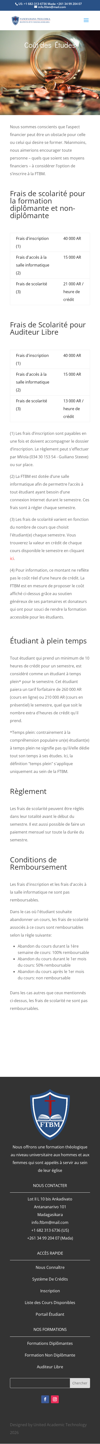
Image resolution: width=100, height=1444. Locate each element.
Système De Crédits (50, 1279)
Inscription (50, 1291)
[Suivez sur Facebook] (45, 1399)
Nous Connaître (50, 1267)
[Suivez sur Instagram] (55, 1399)
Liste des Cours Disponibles (50, 1302)
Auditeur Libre (50, 1366)
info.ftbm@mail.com (50, 1222)
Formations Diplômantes (50, 1343)
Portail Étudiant (50, 1314)
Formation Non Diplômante (50, 1355)
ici (12, 558)
